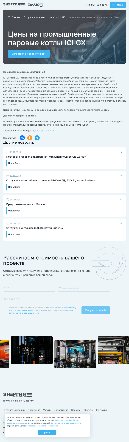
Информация (61, 410)
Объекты (88, 410)
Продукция (34, 410)
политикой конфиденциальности (24, 313)
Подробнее (14, 163)
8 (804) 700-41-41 (97, 4)
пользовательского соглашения (43, 426)
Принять (47, 432)
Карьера (76, 410)
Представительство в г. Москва (25, 204)
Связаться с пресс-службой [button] (29, 53)
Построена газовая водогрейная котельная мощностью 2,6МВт (46, 156)
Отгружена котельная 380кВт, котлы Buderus (34, 227)
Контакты (101, 410)
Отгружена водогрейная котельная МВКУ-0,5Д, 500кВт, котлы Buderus (50, 180)
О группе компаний (14, 410)
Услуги (47, 410)
